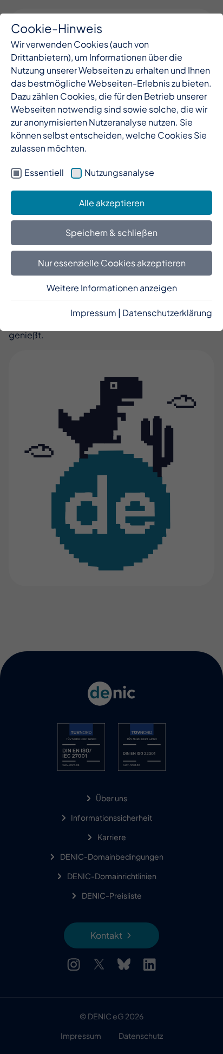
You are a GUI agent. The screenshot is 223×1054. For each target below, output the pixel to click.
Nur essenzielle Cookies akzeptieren (112, 263)
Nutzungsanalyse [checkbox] (119, 172)
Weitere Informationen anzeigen (112, 287)
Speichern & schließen (111, 232)
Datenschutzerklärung (167, 312)
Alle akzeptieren (112, 202)
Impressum (93, 312)
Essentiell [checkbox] (44, 172)
